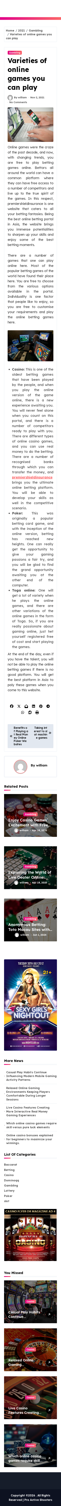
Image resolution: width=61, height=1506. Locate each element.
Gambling (14, 52)
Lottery (9, 1190)
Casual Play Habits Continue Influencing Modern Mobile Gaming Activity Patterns (31, 1076)
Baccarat (10, 1164)
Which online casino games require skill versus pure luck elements (31, 1125)
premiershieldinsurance (32, 477)
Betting (9, 1170)
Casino (9, 1175)
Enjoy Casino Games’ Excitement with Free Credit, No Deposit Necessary (28, 827)
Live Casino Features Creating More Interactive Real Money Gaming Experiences (27, 1111)
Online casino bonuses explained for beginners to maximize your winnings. (29, 1139)
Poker (8, 1196)
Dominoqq (11, 1180)
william (41, 765)
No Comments (18, 102)
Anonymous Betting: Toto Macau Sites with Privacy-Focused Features (29, 932)
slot (6, 1201)
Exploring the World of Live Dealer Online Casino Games (29, 877)
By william (20, 97)
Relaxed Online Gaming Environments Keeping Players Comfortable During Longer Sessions (28, 1093)
